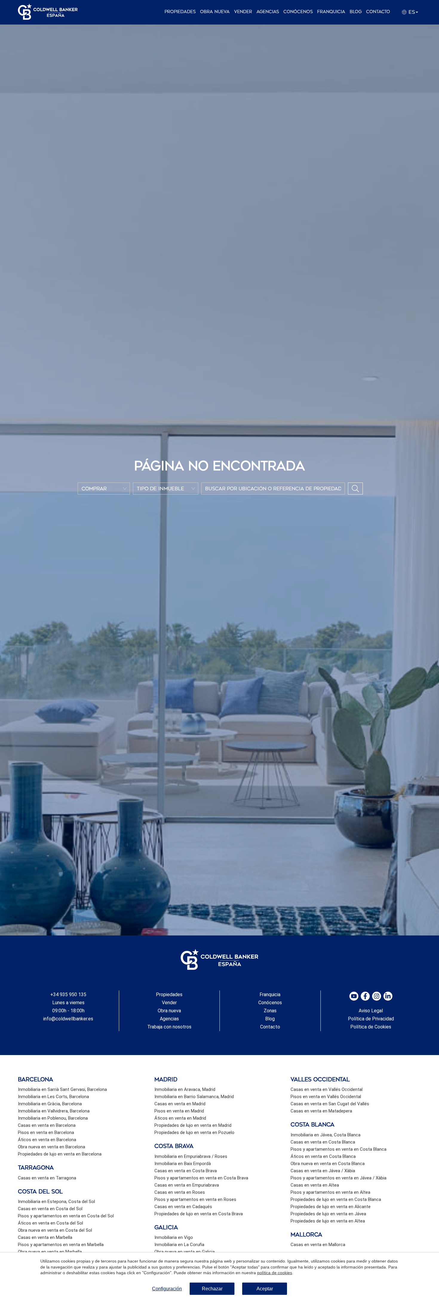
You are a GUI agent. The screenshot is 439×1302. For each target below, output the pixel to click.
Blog (356, 11)
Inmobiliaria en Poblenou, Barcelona (53, 1118)
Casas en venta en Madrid (179, 1103)
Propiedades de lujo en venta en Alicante (331, 1206)
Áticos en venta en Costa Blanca (323, 1156)
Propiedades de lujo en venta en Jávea (328, 1213)
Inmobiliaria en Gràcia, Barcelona (50, 1103)
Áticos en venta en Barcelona (47, 1139)
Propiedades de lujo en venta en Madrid (192, 1125)
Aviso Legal (371, 1010)
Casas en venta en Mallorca (318, 1244)
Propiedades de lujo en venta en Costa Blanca (336, 1199)
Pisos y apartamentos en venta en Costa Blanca (338, 1149)
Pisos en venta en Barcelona (46, 1132)
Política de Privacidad (371, 1019)
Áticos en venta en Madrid (180, 1118)
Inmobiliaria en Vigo (173, 1237)
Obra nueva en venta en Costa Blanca (328, 1163)
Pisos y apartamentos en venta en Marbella (61, 1244)
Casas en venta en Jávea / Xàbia (323, 1170)
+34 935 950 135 (68, 994)
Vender (243, 11)
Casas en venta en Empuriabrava (186, 1185)
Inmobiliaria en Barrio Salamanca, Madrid (194, 1096)
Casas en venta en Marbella (45, 1237)
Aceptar (265, 1288)
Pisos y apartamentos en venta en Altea (330, 1192)
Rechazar (212, 1288)
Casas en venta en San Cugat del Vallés (330, 1103)
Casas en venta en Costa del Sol (50, 1208)
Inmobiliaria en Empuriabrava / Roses (190, 1156)
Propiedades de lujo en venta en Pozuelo (194, 1132)
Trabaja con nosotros (169, 1027)
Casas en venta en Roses (179, 1192)
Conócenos (298, 11)
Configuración (167, 1288)
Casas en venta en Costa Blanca (323, 1142)
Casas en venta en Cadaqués (183, 1206)
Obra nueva (215, 11)
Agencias (268, 11)
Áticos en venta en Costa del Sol (50, 1223)
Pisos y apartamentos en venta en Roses (195, 1199)
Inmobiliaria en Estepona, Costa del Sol (56, 1201)
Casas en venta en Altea (315, 1185)
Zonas (270, 1010)
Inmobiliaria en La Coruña (179, 1244)
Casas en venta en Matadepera (321, 1111)
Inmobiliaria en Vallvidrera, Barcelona (54, 1111)
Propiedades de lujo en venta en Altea (328, 1221)
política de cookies (274, 1272)
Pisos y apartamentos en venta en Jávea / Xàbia (338, 1178)
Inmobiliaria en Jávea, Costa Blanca (325, 1135)
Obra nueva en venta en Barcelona (51, 1147)
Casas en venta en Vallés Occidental (327, 1089)
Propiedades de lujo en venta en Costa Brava (198, 1213)
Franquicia (331, 11)
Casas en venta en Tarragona (47, 1178)
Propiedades (180, 11)
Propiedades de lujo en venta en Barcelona (60, 1154)
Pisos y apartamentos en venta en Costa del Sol (66, 1216)
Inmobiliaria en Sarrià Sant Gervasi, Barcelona (62, 1089)
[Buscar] (355, 488)
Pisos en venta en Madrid (179, 1111)
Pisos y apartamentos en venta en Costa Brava (201, 1178)
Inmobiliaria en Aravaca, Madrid (184, 1089)
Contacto (378, 11)
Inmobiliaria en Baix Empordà (182, 1163)
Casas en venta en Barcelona (47, 1125)
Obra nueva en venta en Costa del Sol (55, 1230)
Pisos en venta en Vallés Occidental (326, 1096)
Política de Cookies (370, 1027)
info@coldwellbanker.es (68, 1019)
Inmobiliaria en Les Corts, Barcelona (53, 1096)
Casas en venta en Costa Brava (185, 1170)
